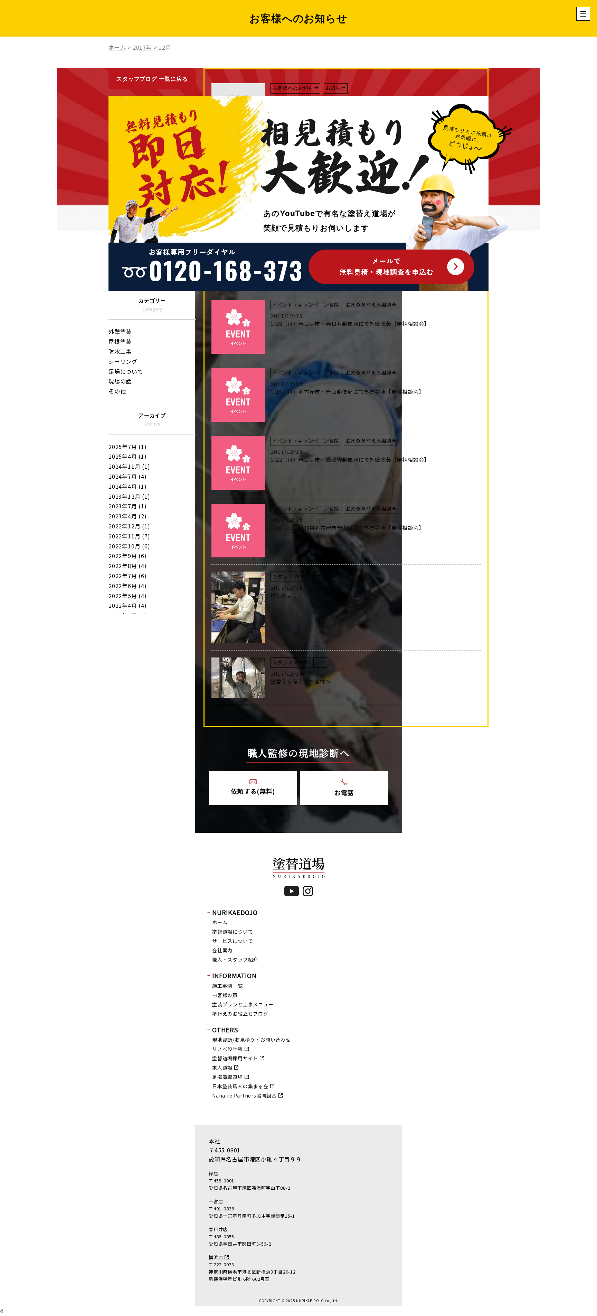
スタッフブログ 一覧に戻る (152, 78)
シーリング (123, 361)
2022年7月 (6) (127, 576)
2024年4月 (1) (127, 486)
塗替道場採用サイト (235, 1058)
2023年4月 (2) (127, 516)
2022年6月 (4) (127, 586)
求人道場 (222, 1067)
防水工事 (120, 351)
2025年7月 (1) (127, 446)
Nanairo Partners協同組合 (244, 1095)
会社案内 (222, 950)
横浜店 (216, 1257)
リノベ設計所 (227, 1048)
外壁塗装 (120, 331)
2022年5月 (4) (127, 596)
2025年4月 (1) (127, 456)
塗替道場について (232, 931)
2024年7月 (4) (127, 476)
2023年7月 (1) (127, 506)
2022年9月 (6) (127, 556)
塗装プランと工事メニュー (243, 1004)
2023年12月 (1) (129, 496)
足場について (125, 371)
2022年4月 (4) (127, 605)
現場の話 (120, 381)
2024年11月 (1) (129, 466)
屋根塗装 (120, 341)
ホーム (219, 922)
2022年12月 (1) (129, 526)
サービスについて (232, 940)
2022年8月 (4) (127, 566)
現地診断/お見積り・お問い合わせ (251, 1039)
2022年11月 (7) (129, 536)
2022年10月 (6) (129, 546)
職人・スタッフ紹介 (235, 959)
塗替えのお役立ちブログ (240, 1013)
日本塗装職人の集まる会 (240, 1086)
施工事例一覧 (227, 985)
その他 (117, 391)
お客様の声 (225, 995)
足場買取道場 (227, 1076)
